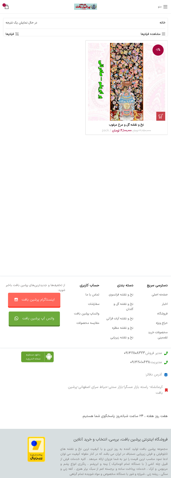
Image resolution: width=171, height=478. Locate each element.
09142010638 (140, 362)
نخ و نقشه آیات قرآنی (119, 318)
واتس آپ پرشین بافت (38, 318)
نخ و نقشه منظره (122, 328)
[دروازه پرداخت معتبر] (36, 449)
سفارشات (93, 304)
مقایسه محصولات (88, 323)
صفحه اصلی (160, 294)
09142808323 (134, 353)
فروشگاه (162, 313)
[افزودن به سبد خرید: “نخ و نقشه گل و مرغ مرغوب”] (160, 116)
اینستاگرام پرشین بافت (38, 299)
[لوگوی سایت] (85, 6)
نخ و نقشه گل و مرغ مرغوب (126, 124)
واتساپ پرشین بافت (86, 313)
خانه (162, 22)
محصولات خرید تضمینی (158, 335)
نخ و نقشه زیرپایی (121, 337)
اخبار (165, 304)
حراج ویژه (162, 323)
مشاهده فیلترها (151, 34)
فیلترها (10, 34)
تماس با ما (92, 294)
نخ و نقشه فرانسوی (121, 294)
